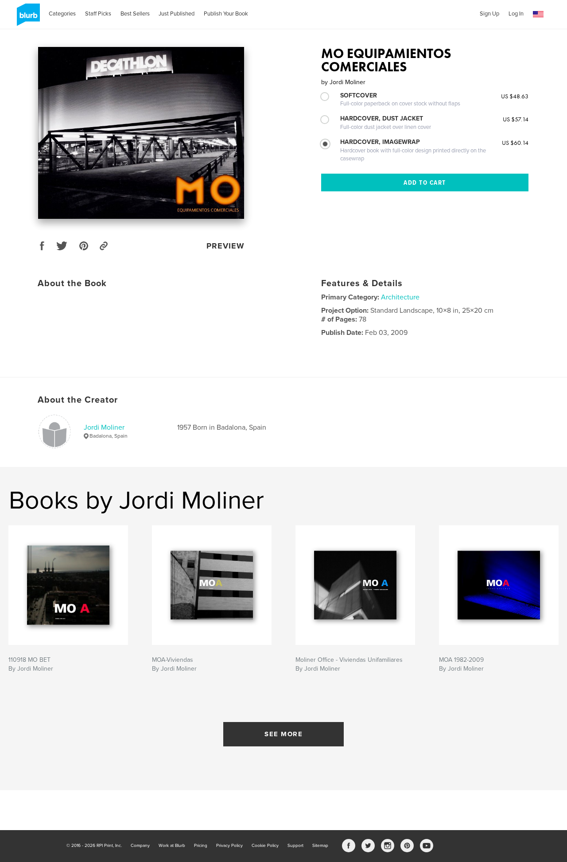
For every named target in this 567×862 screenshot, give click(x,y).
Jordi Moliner (104, 427)
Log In (516, 13)
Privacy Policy (229, 845)
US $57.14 (515, 119)
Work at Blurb (172, 845)
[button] (538, 14)
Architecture (400, 297)
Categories (62, 13)
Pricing (200, 845)
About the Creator (78, 400)
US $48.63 (514, 96)
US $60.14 (515, 143)
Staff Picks (98, 13)
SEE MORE (283, 734)
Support (295, 845)
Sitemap (320, 845)
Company (140, 845)
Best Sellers (135, 13)
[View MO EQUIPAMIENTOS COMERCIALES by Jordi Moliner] (141, 133)
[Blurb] (26, 18)
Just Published (176, 13)
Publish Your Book (226, 13)
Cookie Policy (265, 845)
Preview (225, 246)
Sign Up (489, 13)
